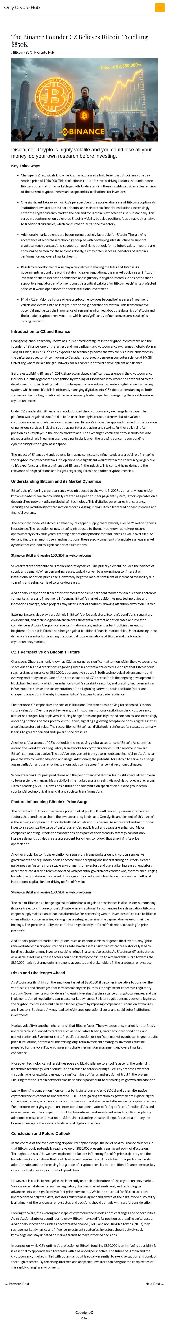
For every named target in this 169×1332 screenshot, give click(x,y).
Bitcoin (18, 52)
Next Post (154, 1284)
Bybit (29, 555)
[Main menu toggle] (160, 8)
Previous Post (17, 1284)
